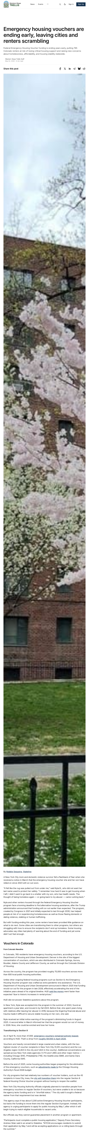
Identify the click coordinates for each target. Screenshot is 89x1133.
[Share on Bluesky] (79, 69)
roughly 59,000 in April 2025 (52, 1039)
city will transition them (45, 1078)
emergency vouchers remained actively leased (56, 1036)
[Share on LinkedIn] (69, 68)
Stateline (27, 872)
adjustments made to (48, 1067)
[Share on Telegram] (74, 68)
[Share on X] (64, 68)
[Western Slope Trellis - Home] (14, 4)
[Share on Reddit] (84, 68)
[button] (47, 4)
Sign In (71, 4)
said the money (56, 991)
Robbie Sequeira (14, 872)
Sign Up (81, 4)
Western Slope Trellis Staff (14, 59)
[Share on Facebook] (60, 68)
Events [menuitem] (40, 4)
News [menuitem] (32, 4)
